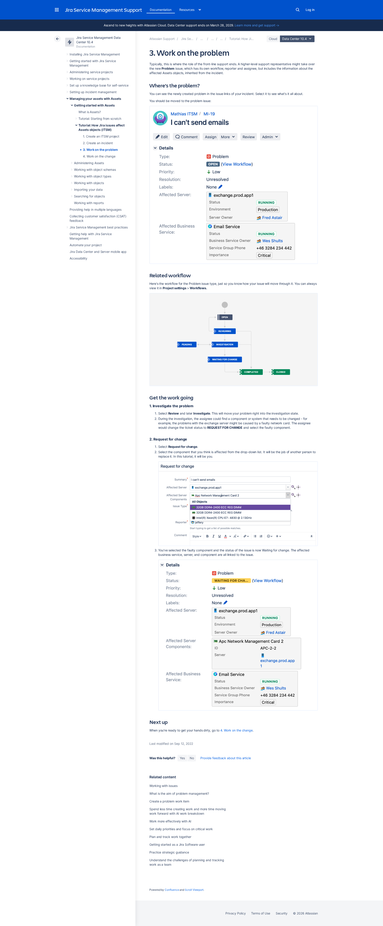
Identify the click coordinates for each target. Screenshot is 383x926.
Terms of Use (260, 913)
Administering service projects (91, 72)
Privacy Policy (235, 913)
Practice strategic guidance (169, 852)
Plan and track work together (170, 837)
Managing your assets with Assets (95, 98)
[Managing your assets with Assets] (212, 39)
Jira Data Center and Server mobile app (98, 252)
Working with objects (89, 183)
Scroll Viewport (194, 889)
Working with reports (89, 203)
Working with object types (92, 176)
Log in (310, 10)
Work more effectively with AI (170, 821)
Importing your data (88, 189)
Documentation (161, 10)
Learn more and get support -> (257, 25)
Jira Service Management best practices (99, 227)
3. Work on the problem (100, 149)
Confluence (172, 889)
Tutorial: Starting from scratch (99, 118)
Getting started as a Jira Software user (177, 844)
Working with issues (163, 786)
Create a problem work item (169, 801)
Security (281, 913)
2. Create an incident (98, 143)
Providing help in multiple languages (95, 209)
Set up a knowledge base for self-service (99, 85)
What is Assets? (89, 112)
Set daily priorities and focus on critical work (181, 829)
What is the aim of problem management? (179, 793)
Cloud (273, 39)
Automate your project (86, 245)
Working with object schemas (95, 169)
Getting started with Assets (94, 105)
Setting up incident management (93, 92)
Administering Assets (89, 163)
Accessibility (78, 258)
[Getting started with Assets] (221, 39)
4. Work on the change (99, 156)
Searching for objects (89, 196)
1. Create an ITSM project (101, 136)
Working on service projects (89, 79)
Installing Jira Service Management (95, 54)
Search (297, 9)
